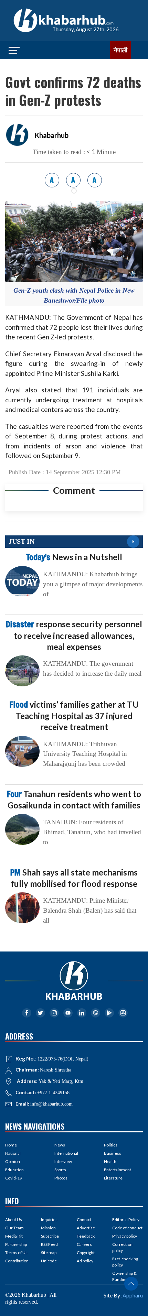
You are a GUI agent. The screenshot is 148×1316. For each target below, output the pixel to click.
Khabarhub (51, 135)
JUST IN (21, 541)
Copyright (86, 1252)
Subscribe (50, 1236)
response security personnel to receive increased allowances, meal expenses (74, 635)
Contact (84, 1219)
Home (11, 1145)
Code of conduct (127, 1227)
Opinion (12, 1161)
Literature (113, 1178)
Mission (48, 1227)
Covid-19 (13, 1178)
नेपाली (120, 50)
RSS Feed (49, 1244)
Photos (60, 1178)
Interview (63, 1161)
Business (112, 1153)
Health (110, 1161)
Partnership (16, 1244)
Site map (48, 1252)
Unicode (49, 1260)
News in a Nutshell (74, 557)
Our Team (14, 1227)
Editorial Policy (125, 1219)
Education (14, 1169)
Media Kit (14, 1236)
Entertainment (117, 1169)
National (13, 1153)
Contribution (17, 1260)
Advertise (86, 1227)
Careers (84, 1244)
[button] (131, 1284)
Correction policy (122, 1247)
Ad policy (85, 1260)
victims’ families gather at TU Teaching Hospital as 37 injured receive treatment (74, 715)
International (66, 1153)
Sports (60, 1169)
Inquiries (49, 1219)
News (59, 1145)
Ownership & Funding (124, 1276)
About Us (13, 1219)
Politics (110, 1145)
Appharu (133, 1295)
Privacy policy (124, 1236)
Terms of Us (16, 1252)
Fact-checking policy (125, 1262)
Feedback (86, 1236)
